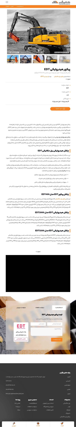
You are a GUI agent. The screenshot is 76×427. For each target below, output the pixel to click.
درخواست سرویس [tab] (21, 308)
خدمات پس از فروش (48, 403)
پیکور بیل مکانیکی (59, 77)
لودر (69, 407)
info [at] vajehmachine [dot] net (15, 394)
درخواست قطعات (32, 407)
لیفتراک (68, 410)
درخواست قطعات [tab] (39, 308)
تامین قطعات (50, 410)
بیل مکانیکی (66, 403)
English (7, 6)
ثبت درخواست (57, 340)
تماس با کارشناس (21, 339)
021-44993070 (21, 335)
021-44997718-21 (10, 385)
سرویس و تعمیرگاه (48, 407)
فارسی (11, 6)
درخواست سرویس (32, 410)
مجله (18, 410)
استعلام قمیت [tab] (59, 308)
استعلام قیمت (20, 6)
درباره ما (18, 407)
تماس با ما (17, 403)
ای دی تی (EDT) (45, 77)
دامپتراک (68, 413)
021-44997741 (10, 389)
